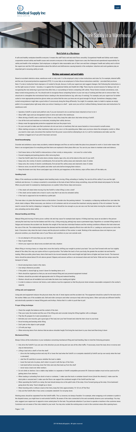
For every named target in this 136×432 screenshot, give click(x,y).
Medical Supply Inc (31, 13)
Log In (117, 7)
